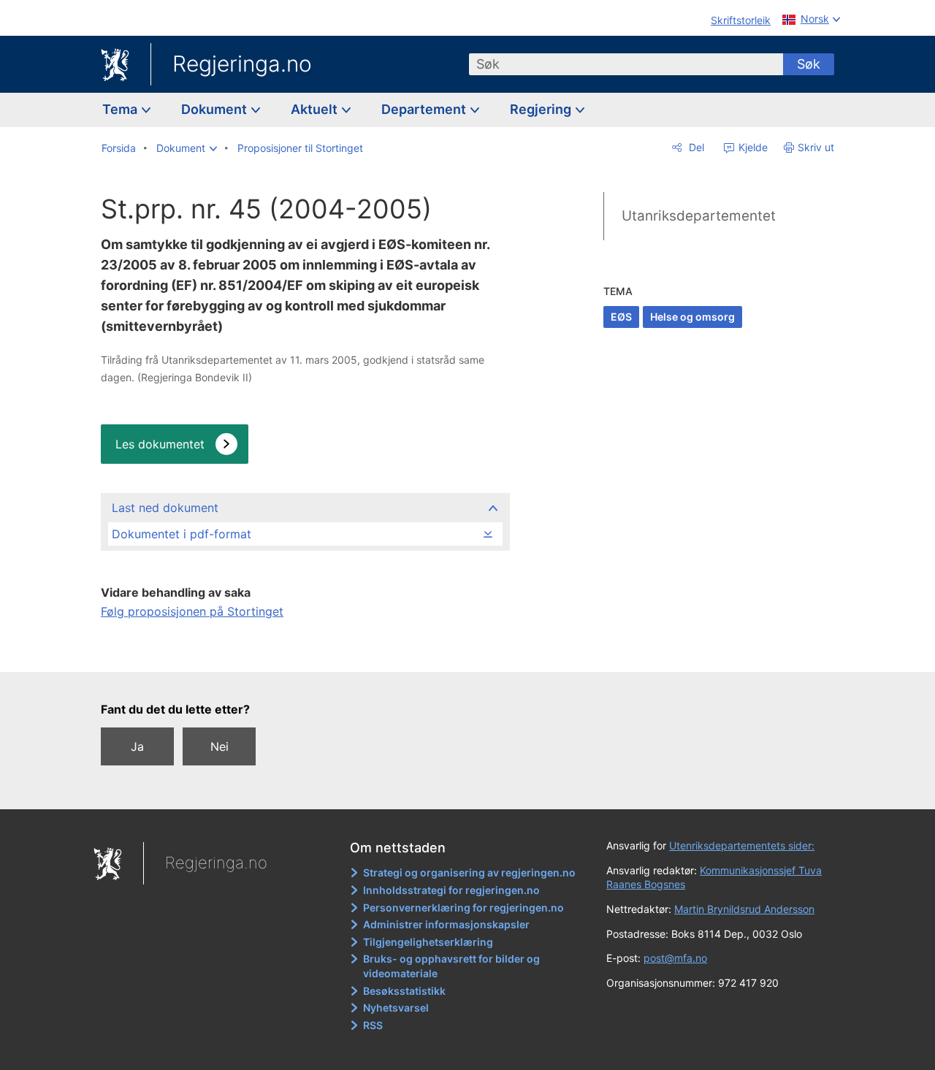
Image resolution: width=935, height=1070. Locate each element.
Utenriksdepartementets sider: (741, 845)
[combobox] (626, 64)
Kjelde (752, 147)
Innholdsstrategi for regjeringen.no (451, 890)
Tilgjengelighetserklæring (428, 942)
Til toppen (304, 650)
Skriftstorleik (741, 20)
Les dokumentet (160, 444)
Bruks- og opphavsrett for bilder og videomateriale (451, 965)
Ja (137, 746)
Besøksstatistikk (404, 991)
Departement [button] (425, 109)
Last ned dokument (165, 507)
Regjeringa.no (242, 63)
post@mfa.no (675, 958)
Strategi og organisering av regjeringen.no (469, 872)
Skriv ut (816, 147)
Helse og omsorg (692, 316)
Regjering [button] (542, 109)
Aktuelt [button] (315, 109)
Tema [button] (121, 109)
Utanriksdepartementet (699, 215)
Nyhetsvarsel (396, 1007)
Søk (808, 64)
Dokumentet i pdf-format (181, 534)
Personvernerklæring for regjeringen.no (463, 907)
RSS (373, 1025)
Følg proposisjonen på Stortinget (192, 611)
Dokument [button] (215, 109)
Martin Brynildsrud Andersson (744, 909)
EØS (621, 316)
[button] (186, 148)
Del (695, 147)
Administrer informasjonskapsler (446, 924)
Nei (219, 746)
